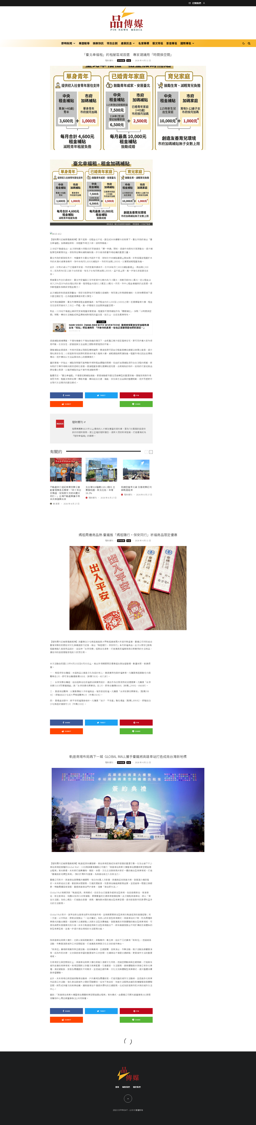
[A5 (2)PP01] (59, 327)
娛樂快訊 (98, 43)
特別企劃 (112, 43)
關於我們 (137, 1087)
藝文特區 (157, 43)
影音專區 (171, 43)
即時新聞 (66, 43)
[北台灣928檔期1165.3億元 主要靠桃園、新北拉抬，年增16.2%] (101, 469)
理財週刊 (109, 60)
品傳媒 (132, 1110)
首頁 (117, 1087)
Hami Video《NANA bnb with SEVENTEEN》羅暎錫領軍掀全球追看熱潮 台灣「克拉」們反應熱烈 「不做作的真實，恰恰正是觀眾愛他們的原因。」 (109, 326)
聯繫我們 (126, 1087)
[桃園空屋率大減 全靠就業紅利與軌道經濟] (137, 469)
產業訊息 (126, 43)
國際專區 (185, 43)
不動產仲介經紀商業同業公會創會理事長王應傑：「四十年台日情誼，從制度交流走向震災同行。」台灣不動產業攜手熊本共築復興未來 (65, 493)
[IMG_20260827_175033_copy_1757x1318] (66, 470)
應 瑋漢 (56, 503)
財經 (128, 60)
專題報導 (84, 43)
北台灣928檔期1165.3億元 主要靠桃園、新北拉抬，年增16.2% (100, 490)
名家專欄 (143, 43)
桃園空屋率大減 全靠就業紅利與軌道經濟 (136, 489)
